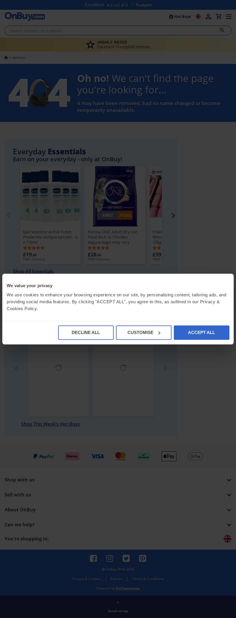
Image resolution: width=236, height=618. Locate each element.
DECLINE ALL (86, 332)
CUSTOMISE (140, 332)
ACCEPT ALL (201, 332)
